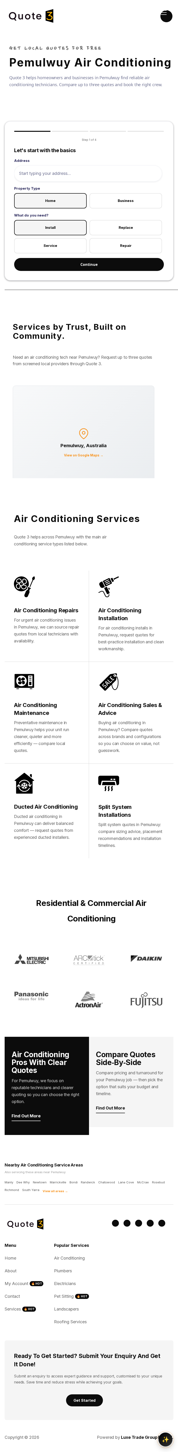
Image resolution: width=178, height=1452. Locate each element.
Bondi (74, 1182)
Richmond (12, 1190)
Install (50, 227)
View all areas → (55, 1191)
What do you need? (31, 215)
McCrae (143, 1182)
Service (50, 245)
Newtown (40, 1182)
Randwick (88, 1182)
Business (126, 200)
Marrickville (58, 1182)
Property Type (27, 188)
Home (50, 200)
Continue (89, 264)
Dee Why (23, 1182)
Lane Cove (126, 1182)
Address (22, 160)
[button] (166, 16)
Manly (9, 1182)
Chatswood (106, 1182)
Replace (126, 227)
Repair (126, 245)
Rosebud (158, 1182)
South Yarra (30, 1190)
